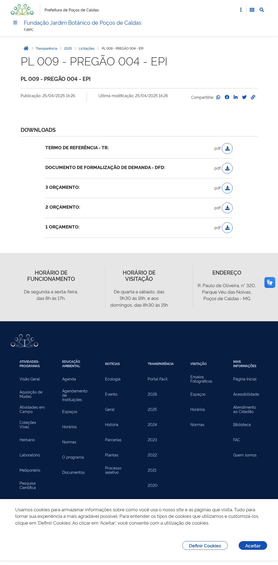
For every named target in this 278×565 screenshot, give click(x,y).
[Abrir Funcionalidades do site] (252, 9)
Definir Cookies (205, 545)
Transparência (46, 48)
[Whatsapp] (218, 97)
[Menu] (15, 22)
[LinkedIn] (235, 97)
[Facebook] (227, 97)
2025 (68, 48)
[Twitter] (244, 97)
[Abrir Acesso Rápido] (240, 9)
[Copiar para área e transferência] (253, 97)
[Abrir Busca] (261, 9)
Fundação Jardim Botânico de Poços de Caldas (82, 22)
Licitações (86, 48)
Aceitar (253, 545)
